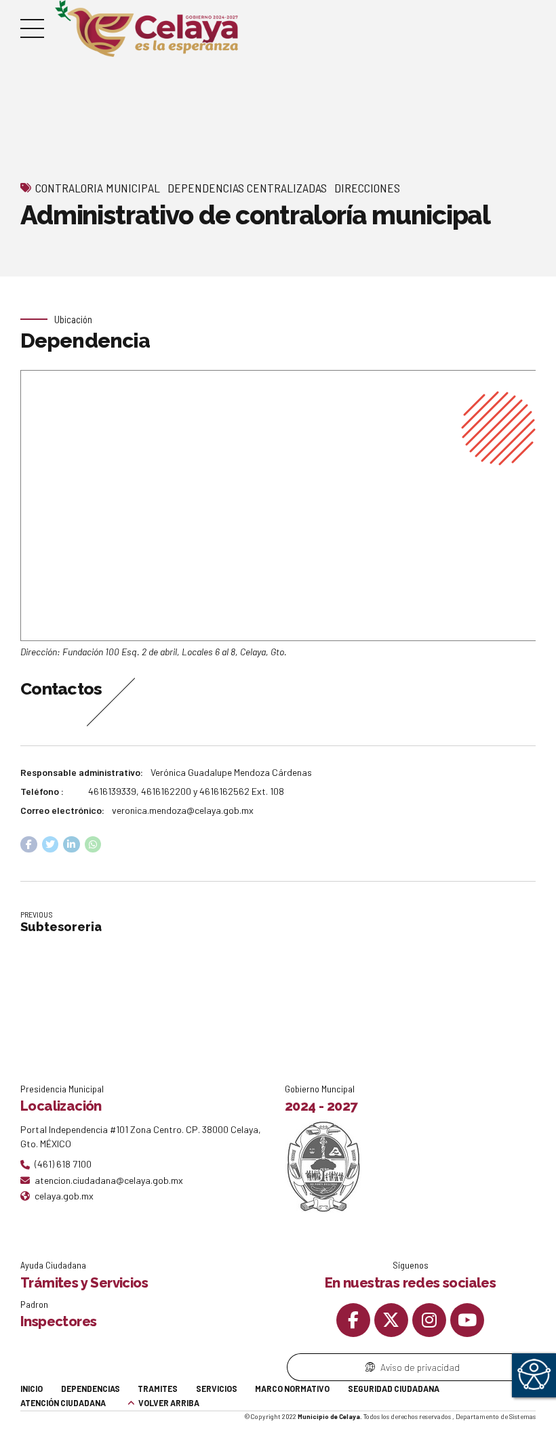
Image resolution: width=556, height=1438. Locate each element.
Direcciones (367, 187)
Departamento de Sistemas (496, 1416)
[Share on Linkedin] (71, 844)
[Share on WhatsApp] (93, 844)
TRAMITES (158, 1388)
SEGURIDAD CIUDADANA (393, 1388)
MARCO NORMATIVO (292, 1388)
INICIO (31, 1388)
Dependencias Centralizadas (247, 187)
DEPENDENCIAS (90, 1388)
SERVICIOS (216, 1388)
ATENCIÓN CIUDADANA (63, 1403)
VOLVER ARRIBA (168, 1403)
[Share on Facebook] (28, 844)
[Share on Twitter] (50, 844)
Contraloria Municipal (97, 187)
